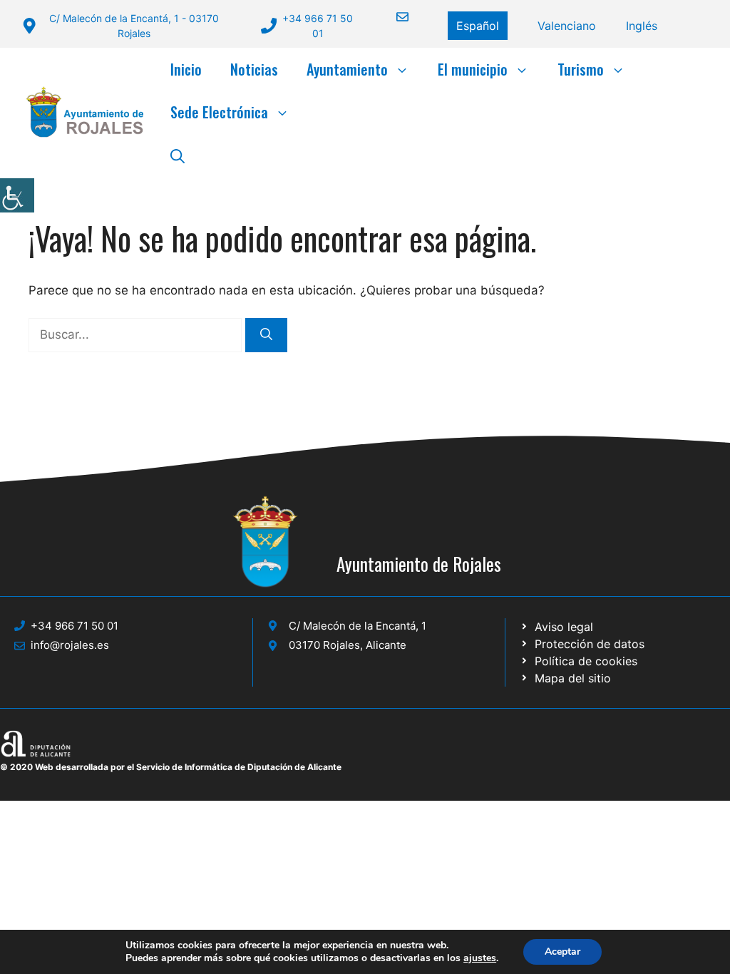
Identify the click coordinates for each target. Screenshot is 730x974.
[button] (177, 154)
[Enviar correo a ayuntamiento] (393, 17)
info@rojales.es (70, 645)
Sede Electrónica (219, 112)
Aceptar (562, 951)
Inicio (186, 69)
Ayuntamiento (347, 69)
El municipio (473, 69)
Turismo (580, 69)
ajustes (479, 958)
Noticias (254, 69)
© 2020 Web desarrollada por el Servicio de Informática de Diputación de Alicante (170, 767)
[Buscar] (266, 335)
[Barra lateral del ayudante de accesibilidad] (17, 195)
